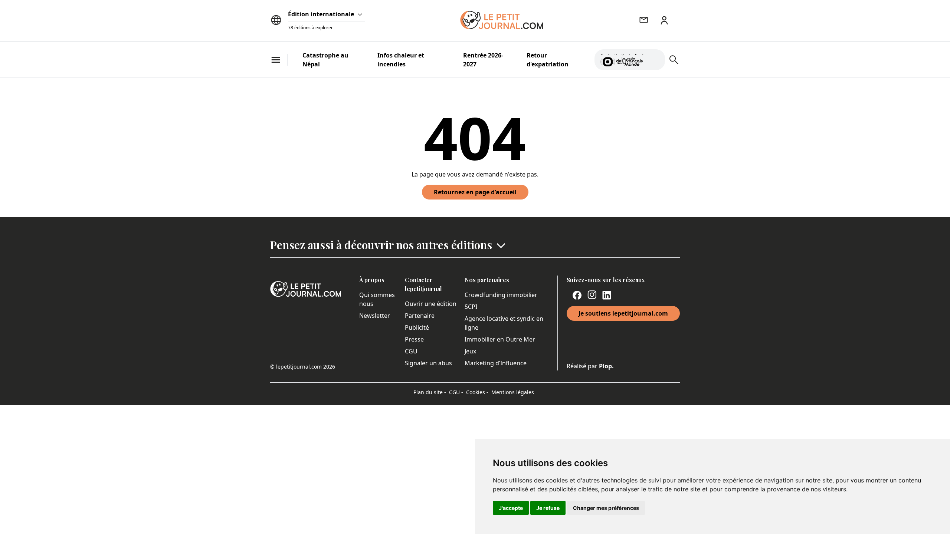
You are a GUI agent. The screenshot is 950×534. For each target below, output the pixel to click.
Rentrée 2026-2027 (483, 59)
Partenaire (420, 316)
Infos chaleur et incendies (400, 59)
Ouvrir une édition (430, 304)
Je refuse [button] (548, 508)
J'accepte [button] (511, 508)
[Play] (655, 59)
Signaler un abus (428, 363)
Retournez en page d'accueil (475, 192)
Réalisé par (590, 366)
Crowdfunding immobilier (501, 295)
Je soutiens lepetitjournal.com (623, 313)
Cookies (477, 392)
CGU (411, 351)
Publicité (417, 327)
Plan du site (429, 392)
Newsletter (374, 316)
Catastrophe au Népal (325, 59)
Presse (414, 339)
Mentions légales (512, 392)
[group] (655, 58)
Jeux (470, 351)
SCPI (471, 307)
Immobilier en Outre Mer (500, 339)
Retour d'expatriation (548, 59)
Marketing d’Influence (496, 363)
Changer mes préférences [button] (606, 508)
